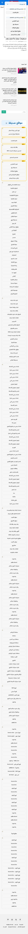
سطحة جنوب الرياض (14, 653)
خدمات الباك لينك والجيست (14, 510)
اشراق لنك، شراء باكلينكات (14, 314)
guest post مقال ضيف (14, 513)
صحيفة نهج (14, 220)
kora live (14, 784)
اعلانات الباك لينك (14, 318)
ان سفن (14, 191)
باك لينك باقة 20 (14, 524)
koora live (14, 746)
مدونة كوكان (14, 216)
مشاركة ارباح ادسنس (14, 134)
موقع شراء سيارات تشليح (14, 671)
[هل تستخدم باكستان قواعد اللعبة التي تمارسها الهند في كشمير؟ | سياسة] (22, 102)
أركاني (14, 276)
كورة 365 (14, 688)
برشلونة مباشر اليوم (14, 712)
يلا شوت (14, 559)
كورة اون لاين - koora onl (14, 764)
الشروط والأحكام (21, 926)
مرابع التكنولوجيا (14, 195)
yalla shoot (14, 562)
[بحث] (2, 2)
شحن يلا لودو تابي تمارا (14, 433)
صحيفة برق (14, 167)
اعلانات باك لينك (14, 549)
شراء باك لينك (14, 300)
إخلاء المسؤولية (9, 924)
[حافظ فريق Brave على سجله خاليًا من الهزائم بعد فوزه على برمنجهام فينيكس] (22, 71)
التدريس (14, 321)
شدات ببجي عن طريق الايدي (14, 426)
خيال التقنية (14, 198)
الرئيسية (21, 924)
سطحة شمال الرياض (14, 646)
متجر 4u (14, 423)
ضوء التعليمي (14, 164)
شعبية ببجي (14, 465)
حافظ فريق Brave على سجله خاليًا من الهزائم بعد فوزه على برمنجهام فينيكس (9, 70)
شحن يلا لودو (14, 458)
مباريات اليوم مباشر (14, 566)
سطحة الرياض (14, 632)
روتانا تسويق (14, 241)
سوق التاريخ (14, 520)
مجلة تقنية (14, 342)
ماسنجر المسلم (14, 157)
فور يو (14, 447)
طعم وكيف (14, 269)
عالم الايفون (14, 213)
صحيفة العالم (14, 360)
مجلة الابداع (14, 244)
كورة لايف (14, 788)
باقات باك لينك (14, 310)
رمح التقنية (14, 262)
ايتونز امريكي (14, 384)
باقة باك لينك (14, 147)
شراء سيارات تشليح (14, 667)
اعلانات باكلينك (14, 552)
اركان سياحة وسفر (14, 178)
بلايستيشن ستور (14, 472)
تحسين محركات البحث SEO (14, 150)
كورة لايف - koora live (14, 868)
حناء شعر (14, 489)
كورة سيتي (14, 691)
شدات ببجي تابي (14, 377)
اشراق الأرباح (14, 293)
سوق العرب (14, 517)
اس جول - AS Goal (14, 774)
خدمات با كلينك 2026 (14, 535)
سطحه (14, 635)
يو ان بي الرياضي (14, 346)
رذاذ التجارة (14, 265)
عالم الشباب (14, 140)
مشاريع (14, 545)
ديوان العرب (14, 542)
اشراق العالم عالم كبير (14, 325)
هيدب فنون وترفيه (14, 356)
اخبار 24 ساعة (14, 353)
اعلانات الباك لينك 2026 (14, 332)
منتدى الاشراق (14, 328)
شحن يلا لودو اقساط (14, 391)
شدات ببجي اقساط (14, 366)
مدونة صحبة (14, 283)
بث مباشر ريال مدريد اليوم (14, 698)
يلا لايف (14, 702)
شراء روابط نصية (14, 307)
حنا (14, 493)
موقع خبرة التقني (14, 227)
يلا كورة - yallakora (14, 767)
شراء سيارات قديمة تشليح (14, 681)
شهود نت (14, 272)
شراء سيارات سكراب (14, 664)
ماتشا (14, 496)
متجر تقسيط (14, 405)
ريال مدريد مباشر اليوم (14, 708)
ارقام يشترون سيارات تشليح (14, 674)
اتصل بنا (5, 926)
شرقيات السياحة (14, 286)
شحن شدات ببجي (14, 451)
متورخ (14, 234)
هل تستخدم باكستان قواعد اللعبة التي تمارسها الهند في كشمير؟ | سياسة (9, 102)
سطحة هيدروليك (14, 642)
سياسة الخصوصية (12, 926)
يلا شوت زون (14, 899)
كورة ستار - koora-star (14, 732)
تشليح (14, 660)
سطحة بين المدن (14, 639)
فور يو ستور (14, 419)
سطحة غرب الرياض (14, 649)
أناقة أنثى (14, 230)
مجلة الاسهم (14, 206)
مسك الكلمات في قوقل (14, 184)
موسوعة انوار (14, 290)
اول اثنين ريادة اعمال (14, 130)
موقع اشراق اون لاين (14, 174)
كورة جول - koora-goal (14, 736)
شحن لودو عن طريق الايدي (14, 461)
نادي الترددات (14, 248)
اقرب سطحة (14, 657)
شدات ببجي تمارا (14, 370)
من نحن (16, 924)
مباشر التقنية (14, 279)
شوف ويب (14, 202)
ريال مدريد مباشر (14, 573)
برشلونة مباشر (14, 569)
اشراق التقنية (14, 188)
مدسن (14, 237)
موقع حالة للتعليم (14, 349)
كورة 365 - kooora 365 (14, 771)
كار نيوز (14, 223)
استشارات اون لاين (14, 251)
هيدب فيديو (14, 258)
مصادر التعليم (14, 339)
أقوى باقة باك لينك (14, 531)
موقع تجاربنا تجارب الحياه (14, 538)
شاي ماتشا (14, 500)
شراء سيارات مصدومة (14, 678)
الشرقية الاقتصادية (14, 209)
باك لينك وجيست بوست (14, 335)
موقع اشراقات (14, 171)
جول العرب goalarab (14, 695)
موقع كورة (14, 833)
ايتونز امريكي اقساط (14, 440)
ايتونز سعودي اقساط (14, 387)
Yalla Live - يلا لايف (14, 760)
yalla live (14, 722)
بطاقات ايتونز (14, 468)
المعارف (14, 255)
